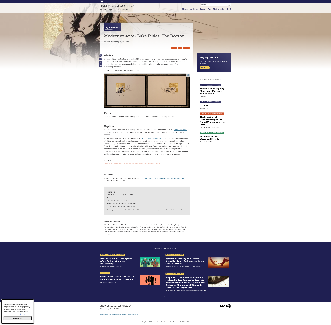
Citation (174, 48)
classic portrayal (180, 129)
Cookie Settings (133, 314)
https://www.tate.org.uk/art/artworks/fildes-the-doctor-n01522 (162, 178)
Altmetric (186, 48)
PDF (180, 48)
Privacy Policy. (23, 314)
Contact (124, 314)
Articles (194, 9)
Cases (202, 9)
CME (228, 9)
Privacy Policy (116, 314)
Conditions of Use (105, 314)
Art (209, 9)
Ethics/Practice (155, 163)
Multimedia (218, 9)
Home (185, 9)
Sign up (204, 67)
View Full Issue (165, 297)
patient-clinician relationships (152, 138)
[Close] (31, 302)
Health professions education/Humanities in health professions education (127, 163)
